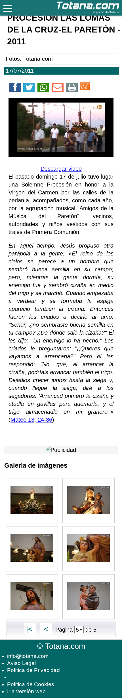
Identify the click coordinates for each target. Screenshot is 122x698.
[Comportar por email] (58, 88)
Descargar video (61, 169)
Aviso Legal (21, 663)
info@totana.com (28, 656)
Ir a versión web (26, 691)
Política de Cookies (30, 684)
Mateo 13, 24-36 (31, 420)
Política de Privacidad (33, 670)
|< (30, 629)
